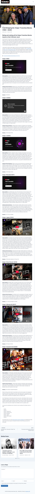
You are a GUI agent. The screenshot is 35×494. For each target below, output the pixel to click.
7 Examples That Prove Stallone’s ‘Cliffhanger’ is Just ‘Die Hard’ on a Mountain (8, 452)
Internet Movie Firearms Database (18, 419)
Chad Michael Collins (12, 49)
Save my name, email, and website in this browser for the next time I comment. (14, 483)
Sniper (4, 58)
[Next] (32, 448)
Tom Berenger (28, 48)
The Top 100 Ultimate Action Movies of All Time (11, 55)
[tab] (16, 458)
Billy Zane (5, 49)
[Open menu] (33, 1)
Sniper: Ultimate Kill (7, 304)
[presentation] (9, 443)
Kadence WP (28, 491)
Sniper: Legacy (6, 217)
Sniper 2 (4, 97)
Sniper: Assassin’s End (8, 346)
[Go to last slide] (2, 448)
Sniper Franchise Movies (25, 35)
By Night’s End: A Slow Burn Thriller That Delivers (8, 429)
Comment (3, 469)
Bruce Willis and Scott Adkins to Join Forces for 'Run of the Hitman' (26, 452)
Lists (3, 26)
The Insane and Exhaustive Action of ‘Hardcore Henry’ (27, 429)
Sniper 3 (4, 135)
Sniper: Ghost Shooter (7, 262)
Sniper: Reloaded (6, 174)
